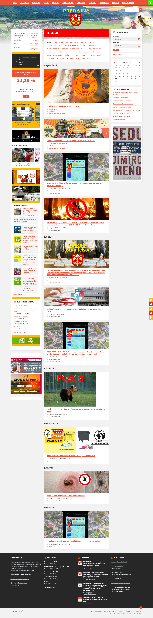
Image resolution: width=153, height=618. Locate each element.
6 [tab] (128, 175)
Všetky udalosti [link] (118, 54)
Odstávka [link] (90, 46)
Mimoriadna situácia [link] (88, 42)
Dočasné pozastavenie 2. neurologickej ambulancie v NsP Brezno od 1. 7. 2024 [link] (76, 310)
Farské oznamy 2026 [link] (20, 305)
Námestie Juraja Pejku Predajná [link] (122, 107)
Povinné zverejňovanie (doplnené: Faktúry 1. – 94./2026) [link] (25, 220)
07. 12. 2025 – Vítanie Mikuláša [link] (23, 164)
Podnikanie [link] (17, 327)
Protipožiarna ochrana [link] (72, 46)
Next (137, 153)
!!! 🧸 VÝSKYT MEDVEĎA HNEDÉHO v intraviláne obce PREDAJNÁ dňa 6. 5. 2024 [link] (76, 410)
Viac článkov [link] (18, 294)
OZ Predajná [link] (51, 58)
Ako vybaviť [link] (107, 611)
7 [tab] (131, 175)
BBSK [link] (55, 42)
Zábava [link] (83, 49)
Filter (116, 50)
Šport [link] (89, 58)
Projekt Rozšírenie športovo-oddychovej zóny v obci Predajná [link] (29, 257)
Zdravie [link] (68, 52)
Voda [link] (84, 46)
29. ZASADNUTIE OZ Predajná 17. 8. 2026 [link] (24, 311)
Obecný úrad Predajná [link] (55, 193)
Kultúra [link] (70, 58)
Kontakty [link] (129, 613)
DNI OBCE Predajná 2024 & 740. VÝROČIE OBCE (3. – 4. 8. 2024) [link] (71, 140)
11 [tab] (126, 177)
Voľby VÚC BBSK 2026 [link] (20, 322)
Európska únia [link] (95, 52)
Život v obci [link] (139, 611)
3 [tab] (120, 175)
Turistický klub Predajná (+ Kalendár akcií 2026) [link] (29, 270)
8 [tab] (133, 175)
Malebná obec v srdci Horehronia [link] (21, 574)
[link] (150, 2)
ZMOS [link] (72, 55)
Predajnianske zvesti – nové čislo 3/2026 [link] (30, 228)
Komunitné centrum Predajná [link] (122, 116)
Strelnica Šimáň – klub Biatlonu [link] (122, 101)
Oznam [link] (49, 55)
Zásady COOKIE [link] (118, 591)
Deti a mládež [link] (63, 42)
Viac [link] (26, 96)
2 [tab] (118, 175)
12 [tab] (128, 177)
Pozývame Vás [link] (74, 42)
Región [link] (66, 55)
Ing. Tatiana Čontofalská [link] (34, 48)
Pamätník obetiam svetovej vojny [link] (123, 104)
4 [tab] (123, 175)
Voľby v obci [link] (61, 58)
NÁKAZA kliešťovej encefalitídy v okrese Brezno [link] (66, 495)
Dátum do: (116, 43)
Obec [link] (89, 49)
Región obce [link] (121, 613)
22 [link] (135, 76)
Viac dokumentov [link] (19, 332)
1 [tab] (115, 175)
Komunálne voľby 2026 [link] (21, 317)
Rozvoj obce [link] (26, 264)
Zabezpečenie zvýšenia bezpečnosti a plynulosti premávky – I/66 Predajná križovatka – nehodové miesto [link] (23, 124)
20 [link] (127, 76)
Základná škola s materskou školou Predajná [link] (126, 110)
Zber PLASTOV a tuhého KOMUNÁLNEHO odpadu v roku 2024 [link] (71, 455)
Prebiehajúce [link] (57, 55)
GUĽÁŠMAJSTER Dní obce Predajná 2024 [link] (63, 106)
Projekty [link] (31, 240)
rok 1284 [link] (35, 40)
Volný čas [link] (60, 52)
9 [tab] (136, 175)
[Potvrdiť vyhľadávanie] (140, 10)
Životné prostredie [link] (53, 49)
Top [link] (88, 55)
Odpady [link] (114, 611)
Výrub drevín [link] (97, 49)
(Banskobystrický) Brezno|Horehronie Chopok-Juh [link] (32, 35)
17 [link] (116, 76)
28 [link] (131, 79)
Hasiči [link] (60, 46)
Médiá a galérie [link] (129, 611)
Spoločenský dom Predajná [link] (57, 114)
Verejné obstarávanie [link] (29, 236)
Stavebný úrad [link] (77, 52)
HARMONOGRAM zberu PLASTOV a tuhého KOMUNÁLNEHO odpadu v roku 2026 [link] (95, 599)
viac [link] (118, 579)
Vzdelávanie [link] (51, 52)
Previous (116, 153)
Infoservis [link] (32, 290)
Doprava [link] (65, 49)
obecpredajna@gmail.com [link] (123, 574)
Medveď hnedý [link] (51, 46)
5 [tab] (126, 175)
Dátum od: (116, 36)
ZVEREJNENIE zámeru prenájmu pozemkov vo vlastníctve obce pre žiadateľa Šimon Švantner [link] (94, 563)
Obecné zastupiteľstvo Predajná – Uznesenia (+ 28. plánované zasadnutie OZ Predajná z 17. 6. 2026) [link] (95, 574)
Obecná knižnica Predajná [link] (121, 97)
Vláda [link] (77, 58)
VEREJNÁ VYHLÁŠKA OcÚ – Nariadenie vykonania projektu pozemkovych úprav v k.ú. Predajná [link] (75, 184)
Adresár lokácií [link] (138, 613)
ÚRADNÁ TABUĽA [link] (96, 55)
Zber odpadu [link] (80, 55)
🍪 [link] (112, 591)
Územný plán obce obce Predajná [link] (30, 247)
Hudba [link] (83, 58)
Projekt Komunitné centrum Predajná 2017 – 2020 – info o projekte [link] (73, 541)
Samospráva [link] (98, 611)
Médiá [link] (31, 230)
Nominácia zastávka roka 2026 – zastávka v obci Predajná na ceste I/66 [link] (29, 211)
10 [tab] (139, 175)
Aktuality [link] (121, 611)
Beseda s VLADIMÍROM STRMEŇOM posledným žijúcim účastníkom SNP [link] (126, 148)
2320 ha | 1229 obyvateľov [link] (34, 44)
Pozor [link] (86, 52)
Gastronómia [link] (74, 49)
